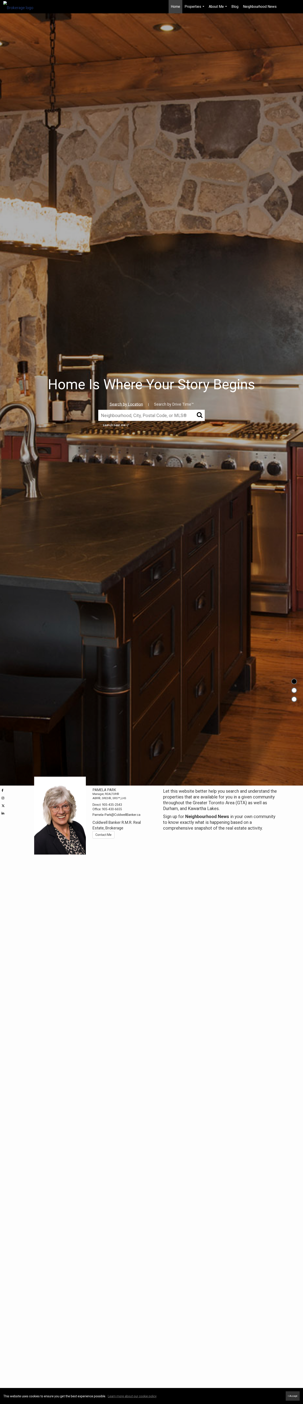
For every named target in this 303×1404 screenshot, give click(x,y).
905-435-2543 (112, 804)
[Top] (294, 681)
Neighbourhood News (260, 6)
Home (175, 6)
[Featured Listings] (294, 690)
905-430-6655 (112, 809)
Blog (234, 6)
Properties (195, 8)
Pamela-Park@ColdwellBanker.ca (116, 815)
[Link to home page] (20, 6)
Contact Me (103, 835)
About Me (218, 8)
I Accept (292, 1396)
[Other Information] (294, 699)
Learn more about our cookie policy (132, 1396)
